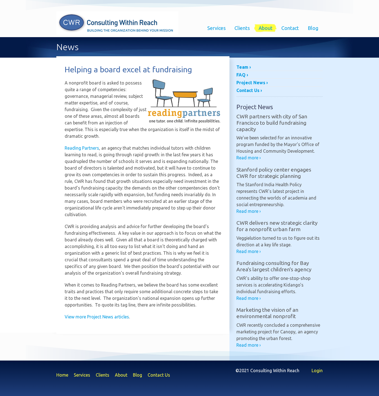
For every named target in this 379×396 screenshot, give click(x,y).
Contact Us (159, 374)
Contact (290, 28)
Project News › (252, 82)
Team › (243, 67)
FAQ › (242, 74)
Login (317, 370)
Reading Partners (82, 147)
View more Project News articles (97, 316)
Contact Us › (249, 90)
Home (62, 374)
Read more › (248, 157)
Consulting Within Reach (117, 23)
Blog (313, 28)
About (265, 28)
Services (216, 28)
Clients (242, 28)
